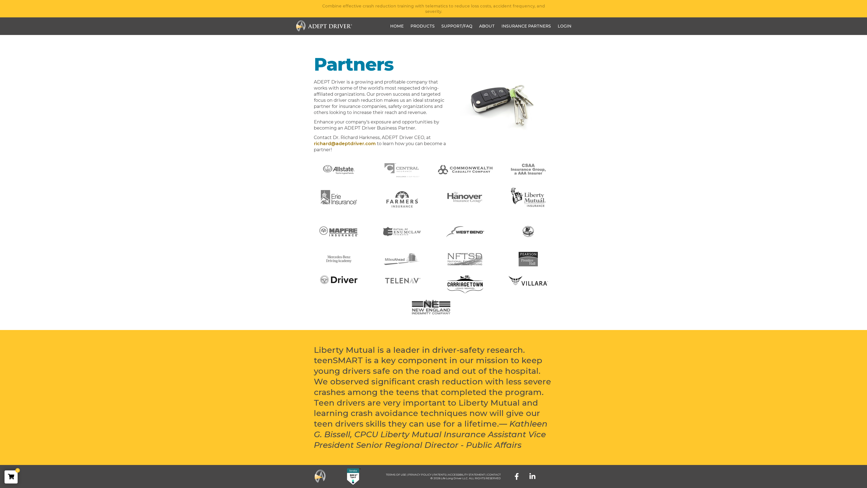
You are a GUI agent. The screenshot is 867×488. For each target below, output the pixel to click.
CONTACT (494, 474)
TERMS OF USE (396, 474)
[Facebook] (516, 476)
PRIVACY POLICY (419, 474)
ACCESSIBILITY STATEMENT (466, 474)
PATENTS (440, 474)
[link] (11, 476)
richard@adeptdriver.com (345, 143)
